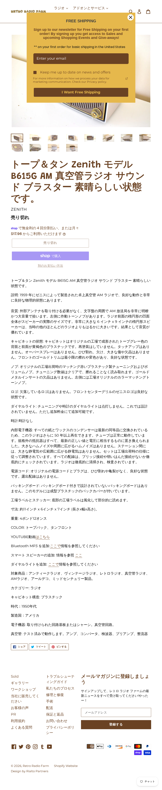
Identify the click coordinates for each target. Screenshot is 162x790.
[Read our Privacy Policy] (126, 78)
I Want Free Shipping (81, 92)
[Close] (130, 17)
